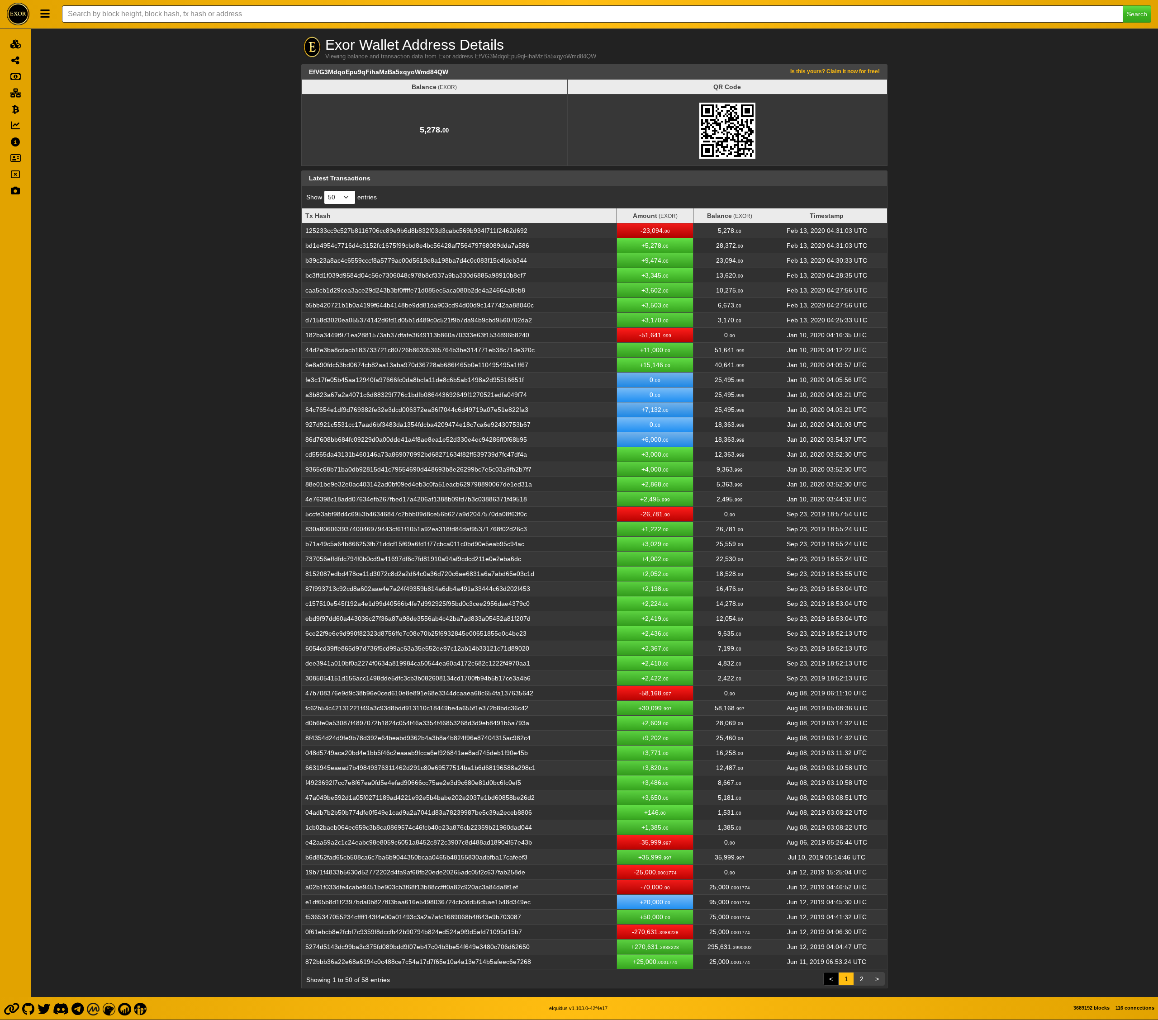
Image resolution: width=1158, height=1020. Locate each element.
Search (1137, 14)
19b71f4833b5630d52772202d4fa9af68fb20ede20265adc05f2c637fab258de (415, 872)
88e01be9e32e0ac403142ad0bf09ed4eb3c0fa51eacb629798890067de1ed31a (418, 484)
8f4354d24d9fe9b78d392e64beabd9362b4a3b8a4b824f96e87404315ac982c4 (418, 737)
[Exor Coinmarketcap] (93, 1008)
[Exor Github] (28, 1008)
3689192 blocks (1091, 1008)
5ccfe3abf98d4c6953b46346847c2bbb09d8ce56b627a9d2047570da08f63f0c (416, 514)
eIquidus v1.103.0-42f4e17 (578, 1008)
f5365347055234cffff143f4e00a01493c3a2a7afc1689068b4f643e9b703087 (413, 917)
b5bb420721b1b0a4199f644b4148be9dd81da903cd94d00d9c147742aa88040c (419, 305)
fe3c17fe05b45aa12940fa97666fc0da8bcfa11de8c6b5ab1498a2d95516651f (414, 379)
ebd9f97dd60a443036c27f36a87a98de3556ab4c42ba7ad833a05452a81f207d (418, 618)
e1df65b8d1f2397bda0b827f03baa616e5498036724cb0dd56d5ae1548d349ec (418, 902)
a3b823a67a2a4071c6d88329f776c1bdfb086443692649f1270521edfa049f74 (416, 394)
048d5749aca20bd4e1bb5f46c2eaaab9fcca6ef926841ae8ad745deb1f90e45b (416, 752)
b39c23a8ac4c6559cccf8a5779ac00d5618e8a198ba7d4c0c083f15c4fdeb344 (416, 260)
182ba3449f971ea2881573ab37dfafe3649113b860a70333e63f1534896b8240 (417, 335)
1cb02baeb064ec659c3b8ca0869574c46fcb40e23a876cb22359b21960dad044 (418, 827)
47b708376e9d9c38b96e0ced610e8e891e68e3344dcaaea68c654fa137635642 (419, 693)
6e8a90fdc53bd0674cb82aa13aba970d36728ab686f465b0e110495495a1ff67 (416, 364)
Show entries (341, 197)
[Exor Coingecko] (109, 1008)
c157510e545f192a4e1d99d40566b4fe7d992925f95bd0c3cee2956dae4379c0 (417, 603)
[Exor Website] (11, 1008)
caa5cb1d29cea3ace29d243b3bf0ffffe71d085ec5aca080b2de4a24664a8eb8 (415, 290)
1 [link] (846, 978)
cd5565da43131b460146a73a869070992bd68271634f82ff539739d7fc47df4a (416, 454)
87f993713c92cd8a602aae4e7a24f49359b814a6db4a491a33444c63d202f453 (417, 588)
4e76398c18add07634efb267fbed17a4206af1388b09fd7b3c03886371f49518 (416, 499)
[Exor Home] (18, 14)
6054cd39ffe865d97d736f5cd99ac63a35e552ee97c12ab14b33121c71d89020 (417, 648)
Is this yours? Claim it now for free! (835, 71)
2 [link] (862, 978)
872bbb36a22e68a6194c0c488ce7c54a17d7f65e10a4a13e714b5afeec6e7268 (418, 961)
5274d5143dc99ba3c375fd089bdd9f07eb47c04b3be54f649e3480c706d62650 (417, 946)
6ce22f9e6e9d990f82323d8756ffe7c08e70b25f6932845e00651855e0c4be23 (416, 633)
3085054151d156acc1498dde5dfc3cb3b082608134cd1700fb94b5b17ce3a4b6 (418, 678)
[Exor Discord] (61, 1008)
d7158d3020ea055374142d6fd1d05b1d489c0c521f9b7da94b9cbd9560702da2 (418, 320)
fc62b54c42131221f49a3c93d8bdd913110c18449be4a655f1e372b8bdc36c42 (416, 708)
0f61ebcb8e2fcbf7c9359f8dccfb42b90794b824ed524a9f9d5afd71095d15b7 (413, 931)
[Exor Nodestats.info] (140, 1008)
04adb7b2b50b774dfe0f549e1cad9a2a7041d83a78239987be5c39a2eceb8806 (418, 812)
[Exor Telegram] (78, 1008)
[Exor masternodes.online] (125, 1008)
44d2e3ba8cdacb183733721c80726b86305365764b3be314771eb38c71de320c (420, 350)
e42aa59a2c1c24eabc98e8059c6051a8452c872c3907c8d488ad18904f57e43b (418, 842)
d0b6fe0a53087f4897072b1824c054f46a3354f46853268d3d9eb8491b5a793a (417, 723)
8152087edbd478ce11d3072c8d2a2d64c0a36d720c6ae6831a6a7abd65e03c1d (419, 573)
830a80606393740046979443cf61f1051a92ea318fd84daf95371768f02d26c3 (416, 529)
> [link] (877, 978)
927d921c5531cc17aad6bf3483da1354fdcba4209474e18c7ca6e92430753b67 (418, 424)
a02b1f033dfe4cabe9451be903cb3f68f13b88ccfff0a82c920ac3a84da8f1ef (411, 887)
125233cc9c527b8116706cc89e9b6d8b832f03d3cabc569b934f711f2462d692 (416, 230)
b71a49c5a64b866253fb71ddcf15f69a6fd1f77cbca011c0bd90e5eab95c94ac (414, 544)
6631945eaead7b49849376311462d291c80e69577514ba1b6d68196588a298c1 (420, 767)
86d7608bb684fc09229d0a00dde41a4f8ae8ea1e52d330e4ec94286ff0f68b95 (416, 439)
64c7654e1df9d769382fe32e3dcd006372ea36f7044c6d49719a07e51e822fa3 (416, 409)
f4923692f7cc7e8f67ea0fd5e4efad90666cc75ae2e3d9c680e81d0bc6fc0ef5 (413, 782)
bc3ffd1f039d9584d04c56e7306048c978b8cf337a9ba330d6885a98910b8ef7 (415, 275)
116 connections (1134, 1008)
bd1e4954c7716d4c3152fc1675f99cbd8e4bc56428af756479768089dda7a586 (417, 245)
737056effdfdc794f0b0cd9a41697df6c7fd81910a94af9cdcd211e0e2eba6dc (413, 558)
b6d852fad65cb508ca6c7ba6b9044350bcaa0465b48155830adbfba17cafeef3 (416, 857)
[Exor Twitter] (44, 1008)
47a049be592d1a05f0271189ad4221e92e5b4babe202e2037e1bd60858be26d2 (420, 797)
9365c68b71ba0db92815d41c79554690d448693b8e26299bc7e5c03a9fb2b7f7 (418, 469)
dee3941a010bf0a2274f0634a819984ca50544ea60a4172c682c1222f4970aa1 (417, 663)
